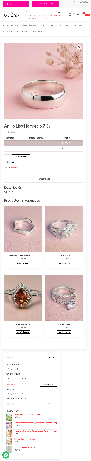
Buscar (59, 12)
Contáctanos (37, 32)
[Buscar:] (31, 357)
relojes (44, 18)
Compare (10, 162)
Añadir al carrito (21, 156)
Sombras (57, 16)
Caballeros (22, 32)
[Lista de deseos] (74, 14)
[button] (79, 47)
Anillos (29, 18)
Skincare (78, 26)
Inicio (5, 26)
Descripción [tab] (44, 179)
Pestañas (37, 18)
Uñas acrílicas (47, 16)
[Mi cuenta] (78, 14)
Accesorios (8, 32)
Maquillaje (65, 26)
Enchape (14, 26)
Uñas (53, 26)
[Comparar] (70, 14)
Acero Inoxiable (30, 26)
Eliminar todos (10, 384)
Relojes (45, 26)
